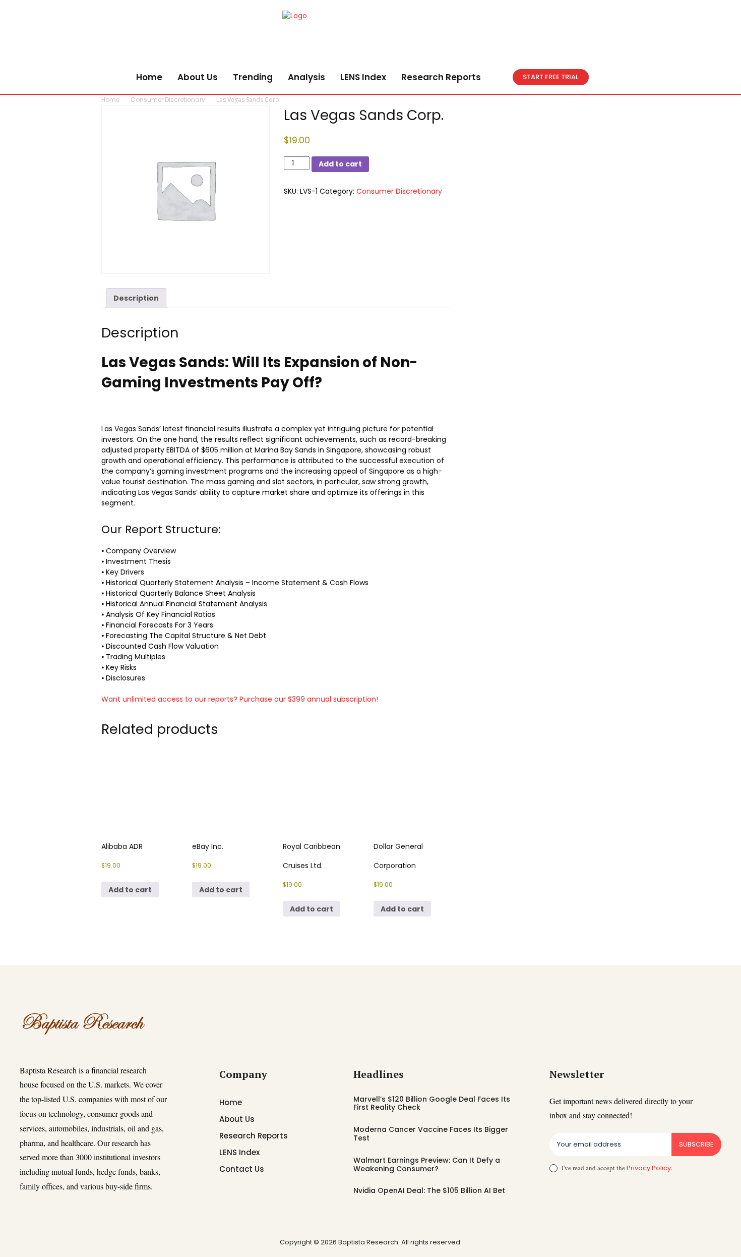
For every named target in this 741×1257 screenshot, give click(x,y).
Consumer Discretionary (168, 99)
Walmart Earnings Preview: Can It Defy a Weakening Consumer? (426, 1164)
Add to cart (340, 164)
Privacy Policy (649, 1168)
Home (110, 99)
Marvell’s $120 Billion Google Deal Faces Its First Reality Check (431, 1103)
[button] (500, 77)
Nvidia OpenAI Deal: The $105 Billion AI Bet (429, 1190)
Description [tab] (136, 298)
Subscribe (696, 1144)
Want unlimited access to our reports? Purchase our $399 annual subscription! (239, 699)
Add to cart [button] (130, 890)
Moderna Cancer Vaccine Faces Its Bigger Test (430, 1133)
